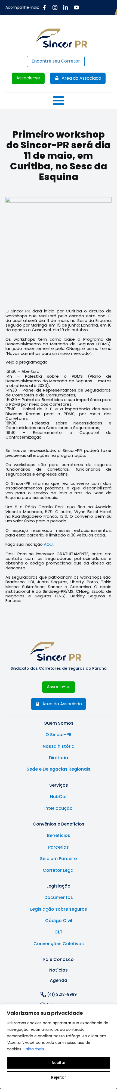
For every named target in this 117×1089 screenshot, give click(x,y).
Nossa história (59, 746)
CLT (58, 932)
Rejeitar (58, 1077)
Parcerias (58, 847)
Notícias (58, 970)
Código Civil (58, 920)
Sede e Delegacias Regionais (58, 769)
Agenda (58, 980)
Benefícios (58, 835)
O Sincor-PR (58, 734)
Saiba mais (33, 1049)
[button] (78, 78)
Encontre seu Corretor (56, 61)
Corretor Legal (59, 870)
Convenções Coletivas (58, 943)
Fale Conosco (58, 959)
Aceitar (58, 1062)
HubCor (58, 796)
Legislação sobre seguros (58, 909)
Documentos (58, 897)
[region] (58, 1046)
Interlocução (58, 808)
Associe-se (28, 78)
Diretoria (58, 757)
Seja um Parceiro (58, 858)
